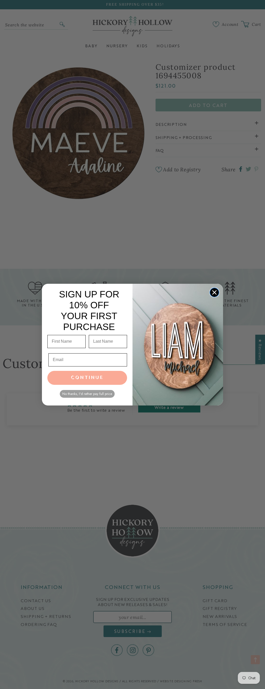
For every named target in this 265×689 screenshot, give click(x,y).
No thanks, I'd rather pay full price (87, 393)
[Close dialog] (214, 292)
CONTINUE (87, 377)
